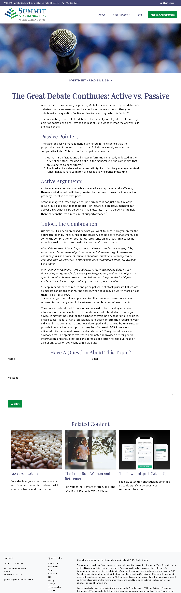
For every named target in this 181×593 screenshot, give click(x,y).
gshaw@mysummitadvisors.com (18, 579)
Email (95, 358)
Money (51, 580)
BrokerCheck (142, 560)
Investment (53, 566)
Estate (51, 570)
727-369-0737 (72, 3)
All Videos (52, 590)
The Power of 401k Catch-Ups (144, 473)
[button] (101, 15)
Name (11, 358)
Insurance (52, 573)
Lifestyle (51, 583)
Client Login (168, 3)
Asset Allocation (24, 473)
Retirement (53, 563)
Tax (49, 576)
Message (13, 377)
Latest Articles (54, 587)
